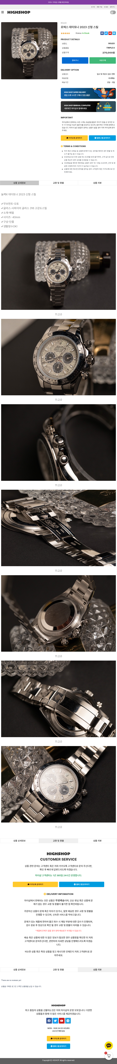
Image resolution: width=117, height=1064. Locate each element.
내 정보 (106, 7)
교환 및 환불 (58, 183)
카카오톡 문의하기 (75, 138)
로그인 (93, 7)
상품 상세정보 (19, 183)
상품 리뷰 (97, 183)
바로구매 (103, 60)
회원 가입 (99, 7)
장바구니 (112, 7)
